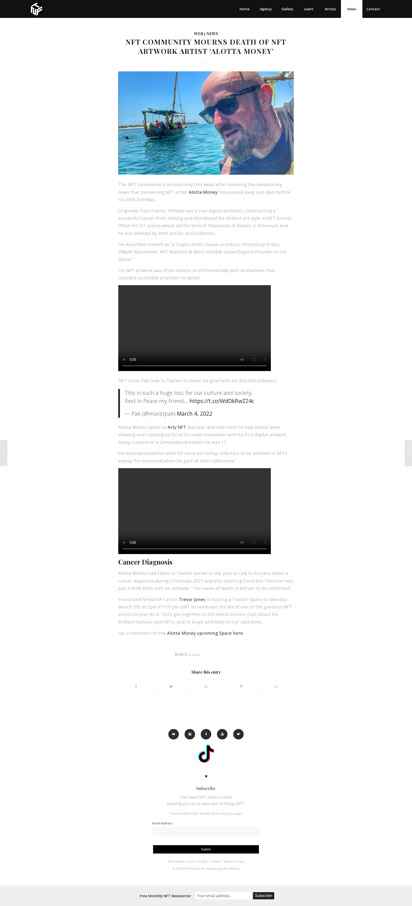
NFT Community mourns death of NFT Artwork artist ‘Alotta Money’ (206, 46)
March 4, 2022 (194, 413)
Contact (215, 861)
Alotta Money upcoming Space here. (205, 633)
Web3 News (206, 33)
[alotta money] (206, 122)
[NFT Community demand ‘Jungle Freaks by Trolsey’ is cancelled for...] (3, 453)
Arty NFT (177, 427)
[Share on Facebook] (136, 686)
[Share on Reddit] (276, 686)
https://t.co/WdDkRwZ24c (222, 401)
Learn (192, 861)
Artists (203, 861)
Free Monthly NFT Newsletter (165, 895)
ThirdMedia (231, 869)
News (227, 861)
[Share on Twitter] (171, 686)
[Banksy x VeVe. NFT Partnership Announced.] (408, 453)
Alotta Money (203, 192)
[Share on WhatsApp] (206, 686)
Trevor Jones (192, 599)
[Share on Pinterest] (241, 686)
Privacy (239, 861)
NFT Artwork (176, 861)
